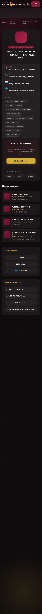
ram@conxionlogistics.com (19, 84)
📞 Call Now (21, 258)
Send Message (22, 161)
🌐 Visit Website (21, 270)
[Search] (28, 4)
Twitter (20, 176)
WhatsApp (31, 176)
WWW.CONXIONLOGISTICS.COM (21, 90)
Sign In (35, 4)
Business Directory (12, 22)
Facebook (10, 176)
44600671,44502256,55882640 (21, 77)
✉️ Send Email (21, 264)
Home (4, 22)
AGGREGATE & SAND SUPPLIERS (29, 22)
